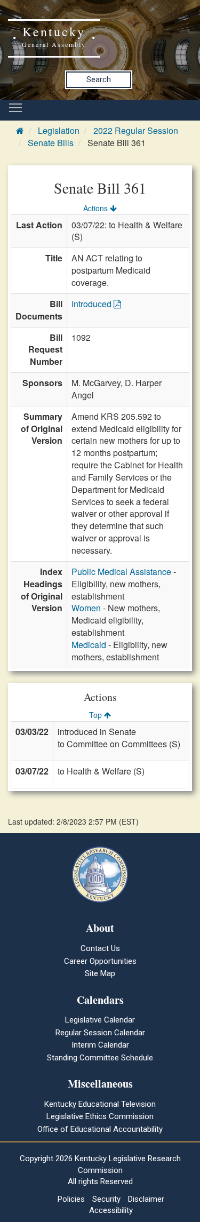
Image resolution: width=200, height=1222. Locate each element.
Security (106, 1199)
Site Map (100, 973)
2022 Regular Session (135, 130)
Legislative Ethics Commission (100, 1116)
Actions (96, 208)
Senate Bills (51, 143)
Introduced (92, 304)
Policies (71, 1199)
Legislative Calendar (100, 1020)
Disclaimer (146, 1199)
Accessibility (111, 1210)
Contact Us (100, 948)
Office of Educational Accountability (100, 1129)
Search (98, 79)
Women (86, 608)
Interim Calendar (100, 1045)
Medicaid (88, 644)
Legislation (58, 130)
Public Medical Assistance (121, 571)
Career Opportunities (100, 961)
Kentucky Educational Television (100, 1104)
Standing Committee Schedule (100, 1058)
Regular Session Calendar (100, 1032)
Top (96, 714)
